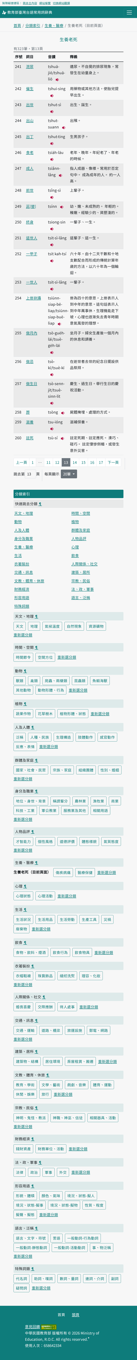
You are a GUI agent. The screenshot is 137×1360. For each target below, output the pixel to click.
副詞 (115, 1278)
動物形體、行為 (51, 690)
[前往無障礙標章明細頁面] (49, 1326)
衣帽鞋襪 (23, 975)
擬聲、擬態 (25, 1214)
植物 (75, 521)
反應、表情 (25, 746)
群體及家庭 (80, 530)
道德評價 (67, 841)
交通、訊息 (23, 572)
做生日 (31, 383)
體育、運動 (102, 1084)
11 (48, 462)
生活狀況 (23, 919)
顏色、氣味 (51, 1195)
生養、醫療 (54, 25)
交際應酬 (45, 1006)
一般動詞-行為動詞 (82, 1238)
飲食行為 (60, 952)
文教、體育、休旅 (29, 580)
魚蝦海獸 (99, 680)
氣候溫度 (52, 626)
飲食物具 (82, 952)
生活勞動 (67, 919)
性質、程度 (94, 1205)
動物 (18, 521)
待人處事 (67, 1006)
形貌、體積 (25, 1195)
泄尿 (30, 66)
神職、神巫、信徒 (68, 1117)
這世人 (31, 237)
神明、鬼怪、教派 (31, 1117)
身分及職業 (23, 538)
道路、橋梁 (51, 1030)
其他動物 (23, 690)
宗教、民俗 (80, 580)
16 (92, 462)
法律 (19, 1172)
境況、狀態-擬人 (81, 1195)
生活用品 (45, 919)
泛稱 (19, 737)
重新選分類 (23, 634)
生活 (18, 555)
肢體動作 (85, 737)
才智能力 (23, 841)
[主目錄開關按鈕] (129, 12)
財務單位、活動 (51, 1148)
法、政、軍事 (82, 589)
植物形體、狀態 (73, 713)
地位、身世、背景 (31, 801)
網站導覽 (45, 3)
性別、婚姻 (109, 770)
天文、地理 (23, 513)
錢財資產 (23, 1148)
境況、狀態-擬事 (29, 1205)
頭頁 (75, 1314)
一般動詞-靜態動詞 (31, 1247)
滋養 (30, 421)
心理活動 (45, 895)
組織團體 (85, 770)
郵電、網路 (98, 1030)
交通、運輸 (25, 1030)
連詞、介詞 (94, 1278)
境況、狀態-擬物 (64, 1205)
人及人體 (21, 530)
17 (101, 462)
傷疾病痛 (63, 872)
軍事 (48, 1172)
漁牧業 (98, 801)
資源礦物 (96, 626)
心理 (75, 546)
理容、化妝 (91, 975)
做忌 (30, 361)
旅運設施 (74, 1030)
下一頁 (113, 462)
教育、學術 (25, 1084)
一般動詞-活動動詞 (69, 1247)
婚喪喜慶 (23, 1006)
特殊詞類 (21, 606)
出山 (30, 120)
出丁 (30, 136)
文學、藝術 (51, 1084)
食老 (30, 152)
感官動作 (107, 737)
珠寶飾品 (45, 975)
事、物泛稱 (101, 1247)
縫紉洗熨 (67, 975)
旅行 (45, 1094)
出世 (30, 104)
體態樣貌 (89, 841)
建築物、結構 (27, 1061)
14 (75, 462)
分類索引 (32, 25)
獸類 (19, 680)
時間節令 (23, 657)
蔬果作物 (23, 713)
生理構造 (63, 737)
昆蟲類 (79, 680)
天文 (19, 626)
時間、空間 (80, 513)
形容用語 (21, 597)
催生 (30, 88)
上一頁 (21, 462)
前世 (30, 190)
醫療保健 (85, 872)
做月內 (31, 332)
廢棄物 (21, 928)
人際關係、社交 (84, 563)
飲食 (75, 555)
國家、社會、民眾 (31, 770)
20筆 (67, 474)
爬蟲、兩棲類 (56, 680)
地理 (34, 626)
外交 (63, 1172)
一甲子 (31, 253)
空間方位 (45, 657)
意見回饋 (32, 1326)
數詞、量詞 (69, 1278)
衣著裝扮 (21, 563)
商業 (115, 801)
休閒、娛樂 (25, 1094)
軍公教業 (49, 810)
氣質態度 (111, 841)
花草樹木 (45, 713)
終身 (30, 222)
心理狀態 (23, 895)
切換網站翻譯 (61, 3)
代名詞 (21, 1278)
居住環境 (52, 1061)
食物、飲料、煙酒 (31, 952)
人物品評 (78, 538)
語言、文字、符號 (31, 1238)
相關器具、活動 (103, 1117)
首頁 (17, 25)
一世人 (31, 282)
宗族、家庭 (62, 770)
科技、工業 (25, 810)
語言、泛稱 (80, 597)
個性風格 (45, 841)
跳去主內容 (30, 3)
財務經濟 (21, 589)
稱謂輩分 (60, 801)
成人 (30, 168)
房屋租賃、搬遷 (80, 1061)
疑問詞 (21, 1288)
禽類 (34, 680)
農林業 (80, 801)
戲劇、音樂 (76, 1084)
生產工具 (89, 919)
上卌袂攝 (33, 297)
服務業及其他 (75, 810)
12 (57, 462)
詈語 (56, 1238)
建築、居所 (80, 572)
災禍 (107, 919)
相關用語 (100, 810)
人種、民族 (39, 737)
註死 (30, 437)
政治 (34, 1172)
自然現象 (74, 626)
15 (83, 462)
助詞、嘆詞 (43, 1278)
